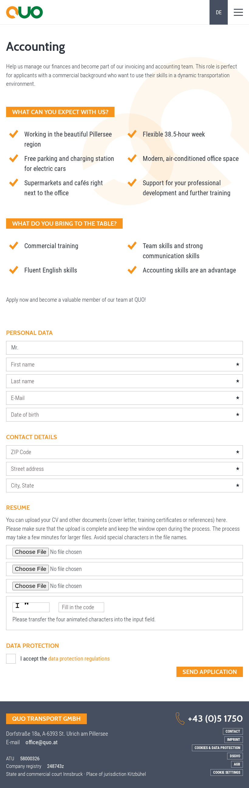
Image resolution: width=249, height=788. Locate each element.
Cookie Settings (226, 772)
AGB (237, 764)
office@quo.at (42, 742)
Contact (233, 731)
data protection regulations (79, 658)
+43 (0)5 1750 (215, 718)
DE (219, 12)
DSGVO (235, 756)
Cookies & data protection (217, 748)
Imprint (233, 740)
